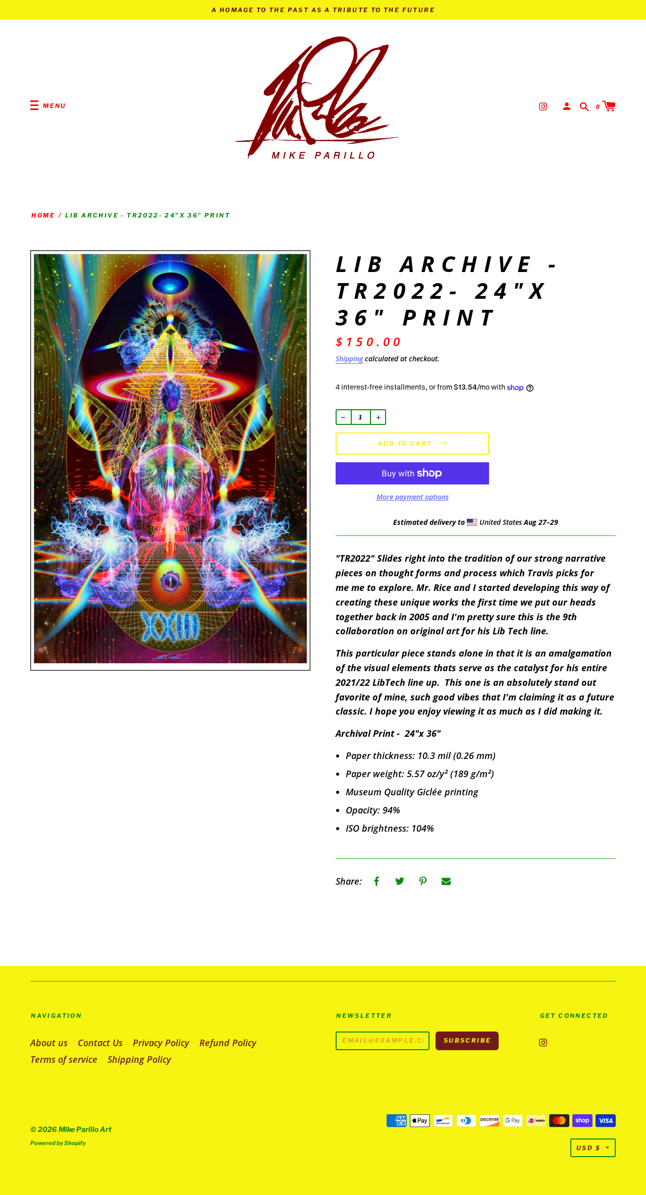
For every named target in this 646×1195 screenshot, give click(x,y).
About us (49, 1043)
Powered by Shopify (58, 1143)
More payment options (412, 497)
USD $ (588, 1148)
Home (43, 215)
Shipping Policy (139, 1059)
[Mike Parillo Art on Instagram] (543, 105)
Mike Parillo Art (85, 1129)
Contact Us (100, 1043)
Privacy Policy (161, 1043)
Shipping (349, 358)
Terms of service (63, 1059)
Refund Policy (227, 1043)
